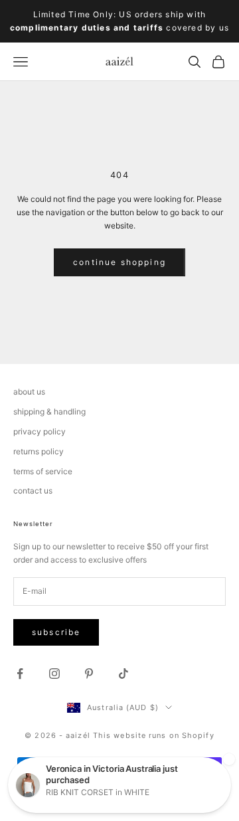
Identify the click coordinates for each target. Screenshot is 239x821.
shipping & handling (49, 411)
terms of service (42, 471)
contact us (32, 491)
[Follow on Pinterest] (89, 673)
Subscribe (56, 632)
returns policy (38, 451)
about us (29, 392)
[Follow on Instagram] (54, 673)
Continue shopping (119, 262)
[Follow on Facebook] (20, 673)
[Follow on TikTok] (123, 673)
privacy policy (39, 431)
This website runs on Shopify (153, 735)
